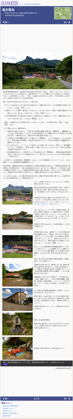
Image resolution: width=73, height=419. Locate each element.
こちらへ (67, 362)
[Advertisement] (36, 38)
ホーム (21, 4)
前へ (7, 22)
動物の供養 (6, 416)
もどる (36, 399)
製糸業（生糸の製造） (10, 413)
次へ (66, 22)
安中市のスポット (9, 411)
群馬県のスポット (9, 408)
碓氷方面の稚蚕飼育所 (32, 4)
